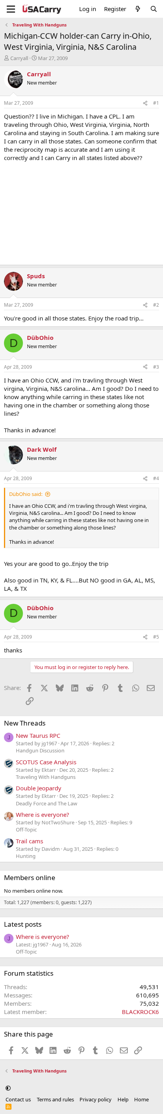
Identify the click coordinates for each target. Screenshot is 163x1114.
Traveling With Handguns (46, 776)
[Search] (153, 9)
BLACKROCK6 (140, 1012)
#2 (156, 305)
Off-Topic (26, 829)
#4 (156, 478)
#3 (156, 367)
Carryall (19, 58)
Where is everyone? (42, 814)
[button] (8, 1088)
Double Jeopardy (38, 788)
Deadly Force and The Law (46, 803)
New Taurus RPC (38, 735)
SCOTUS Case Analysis (46, 762)
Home (141, 1099)
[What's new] (138, 9)
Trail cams (29, 841)
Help (123, 1099)
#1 (156, 103)
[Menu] (11, 9)
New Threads (24, 723)
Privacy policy (96, 1099)
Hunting (26, 856)
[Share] (145, 103)
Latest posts (23, 924)
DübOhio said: (25, 494)
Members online (29, 877)
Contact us (18, 1099)
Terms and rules (55, 1099)
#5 (156, 636)
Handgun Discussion (40, 750)
